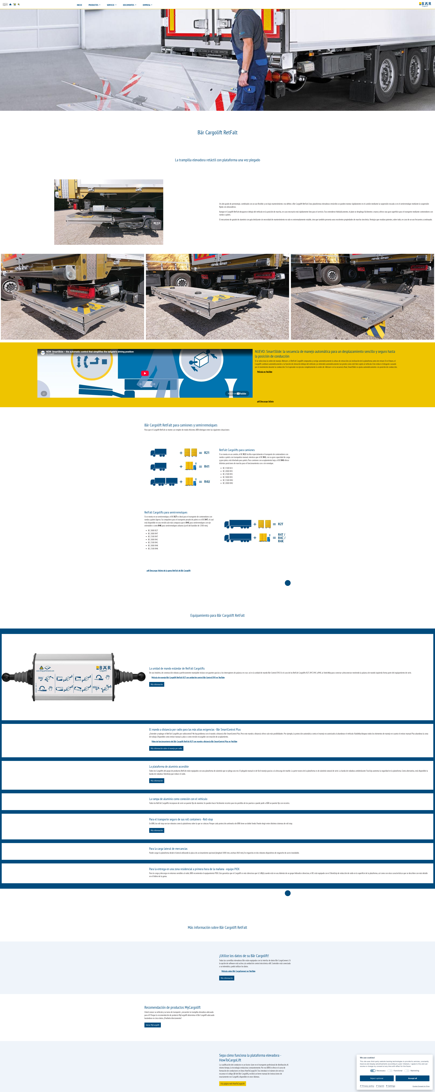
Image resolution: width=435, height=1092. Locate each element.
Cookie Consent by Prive (421, 1086)
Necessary (381, 1071)
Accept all (412, 1078)
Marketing (415, 1071)
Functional (398, 1071)
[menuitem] (79, 5)
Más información (157, 684)
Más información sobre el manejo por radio (166, 774)
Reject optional (376, 1078)
